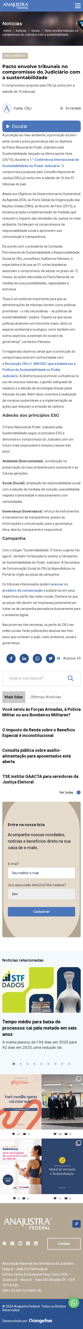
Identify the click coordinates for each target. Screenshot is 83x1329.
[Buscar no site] (76, 1224)
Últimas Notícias (45, 697)
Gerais (35, 30)
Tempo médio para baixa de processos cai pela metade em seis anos (39, 1028)
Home (7, 30)
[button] (78, 5)
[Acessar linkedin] (36, 1243)
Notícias (21, 30)
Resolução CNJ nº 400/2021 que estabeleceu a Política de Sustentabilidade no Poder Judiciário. (39, 370)
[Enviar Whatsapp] (37, 658)
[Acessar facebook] (4, 1243)
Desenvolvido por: (15, 1321)
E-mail (13, 864)
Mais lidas (14, 697)
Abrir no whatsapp (73, 1302)
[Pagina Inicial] (16, 6)
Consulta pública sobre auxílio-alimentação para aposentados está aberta (36, 756)
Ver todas (66, 792)
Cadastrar (41, 912)
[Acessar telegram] (28, 1243)
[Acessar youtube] (20, 1243)
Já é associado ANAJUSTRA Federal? (37, 885)
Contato (64, 1243)
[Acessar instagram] (12, 1243)
